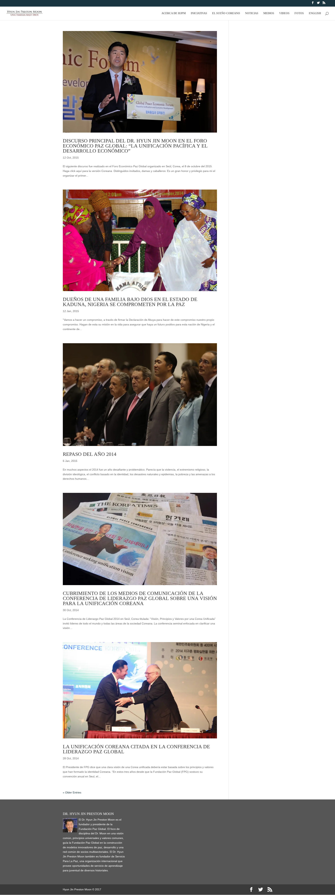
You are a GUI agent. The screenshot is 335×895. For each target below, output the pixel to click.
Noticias (251, 13)
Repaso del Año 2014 (89, 454)
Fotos (299, 13)
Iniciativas (199, 13)
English (315, 13)
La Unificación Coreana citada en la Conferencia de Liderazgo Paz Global (136, 749)
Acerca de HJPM (173, 13)
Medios (268, 13)
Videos (284, 13)
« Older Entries (72, 792)
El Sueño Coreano (226, 13)
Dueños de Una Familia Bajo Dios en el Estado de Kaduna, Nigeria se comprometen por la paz (130, 302)
